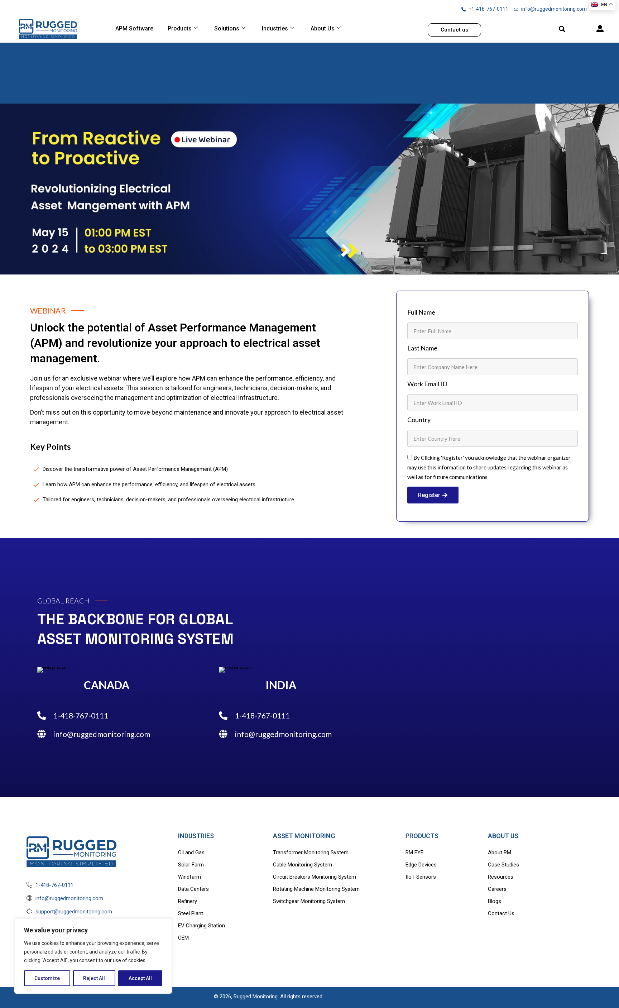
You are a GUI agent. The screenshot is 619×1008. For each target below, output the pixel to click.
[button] (562, 29)
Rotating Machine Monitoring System (316, 889)
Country (419, 420)
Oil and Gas (191, 852)
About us (323, 28)
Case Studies (503, 864)
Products (180, 28)
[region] (93, 956)
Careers (497, 889)
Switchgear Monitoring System (309, 901)
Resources (500, 877)
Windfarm (189, 877)
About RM (499, 852)
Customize (47, 978)
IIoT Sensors (421, 877)
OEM (183, 938)
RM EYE (414, 852)
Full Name (421, 312)
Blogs (494, 901)
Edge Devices (421, 864)
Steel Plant (190, 913)
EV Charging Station (201, 925)
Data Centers (193, 889)
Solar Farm (191, 864)
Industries (275, 28)
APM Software (134, 28)
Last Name (422, 348)
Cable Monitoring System (302, 864)
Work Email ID (427, 384)
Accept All (140, 978)
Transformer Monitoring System (311, 852)
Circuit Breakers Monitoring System (314, 877)
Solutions (226, 28)
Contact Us (501, 913)
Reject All (94, 978)
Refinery (187, 901)
